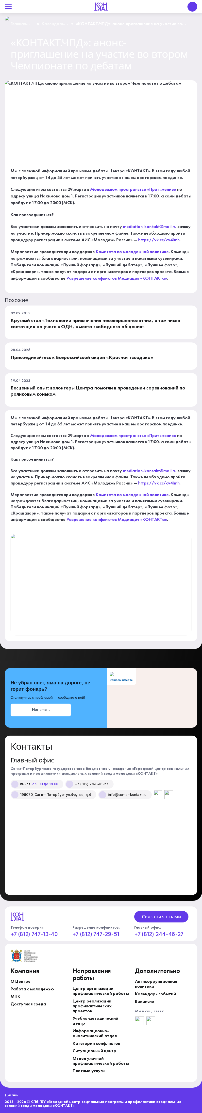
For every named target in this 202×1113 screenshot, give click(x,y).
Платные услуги (89, 1071)
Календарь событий (53, 26)
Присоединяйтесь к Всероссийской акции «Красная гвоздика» (82, 357)
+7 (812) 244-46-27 (158, 934)
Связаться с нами (161, 916)
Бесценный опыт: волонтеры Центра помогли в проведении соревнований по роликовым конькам (98, 391)
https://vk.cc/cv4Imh (159, 240)
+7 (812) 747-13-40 (34, 934)
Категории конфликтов (96, 1043)
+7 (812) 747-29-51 (95, 934)
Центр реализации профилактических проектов (92, 1006)
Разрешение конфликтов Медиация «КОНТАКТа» (117, 278)
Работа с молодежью (32, 989)
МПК (15, 996)
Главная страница (20, 26)
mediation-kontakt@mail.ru (149, 227)
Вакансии (144, 1001)
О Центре (21, 981)
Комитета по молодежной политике (132, 252)
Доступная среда (28, 1004)
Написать (41, 710)
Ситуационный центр (94, 1051)
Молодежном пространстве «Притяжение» (133, 189)
